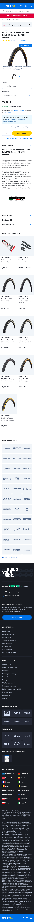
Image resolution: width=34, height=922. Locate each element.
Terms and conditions (8, 640)
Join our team (6, 637)
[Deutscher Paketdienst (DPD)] (17, 736)
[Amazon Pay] (17, 721)
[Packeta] (27, 744)
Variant (4, 82)
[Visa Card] (17, 713)
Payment (5, 677)
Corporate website (8, 634)
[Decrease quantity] (4, 133)
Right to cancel (7, 643)
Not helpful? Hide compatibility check (21, 127)
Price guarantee (7, 692)
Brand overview (8, 558)
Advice (4, 698)
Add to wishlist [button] (12, 138)
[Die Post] (27, 736)
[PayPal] (7, 721)
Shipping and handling (9, 674)
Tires (18, 20)
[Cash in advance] (27, 721)
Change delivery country (8, 831)
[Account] (26, 6)
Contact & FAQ (6, 664)
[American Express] (27, 713)
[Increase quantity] (9, 133)
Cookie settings (7, 649)
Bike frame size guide (9, 683)
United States (7, 112)
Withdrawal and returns (9, 667)
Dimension (5, 91)
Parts (14, 20)
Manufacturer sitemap (9, 686)
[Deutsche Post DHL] (7, 736)
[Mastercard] (7, 713)
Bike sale (10, 15)
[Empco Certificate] (7, 758)
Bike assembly (6, 695)
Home (3, 20)
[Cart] (30, 6)
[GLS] (7, 744)
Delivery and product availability (12, 689)
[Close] (29, 24)
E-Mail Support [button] (27, 138)
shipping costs (8, 812)
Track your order (7, 680)
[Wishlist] (21, 6)
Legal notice (6, 631)
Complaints (5, 671)
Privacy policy (6, 646)
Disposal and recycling (9, 652)
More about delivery (25, 868)
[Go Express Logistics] (17, 744)
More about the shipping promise (15, 878)
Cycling (9, 20)
